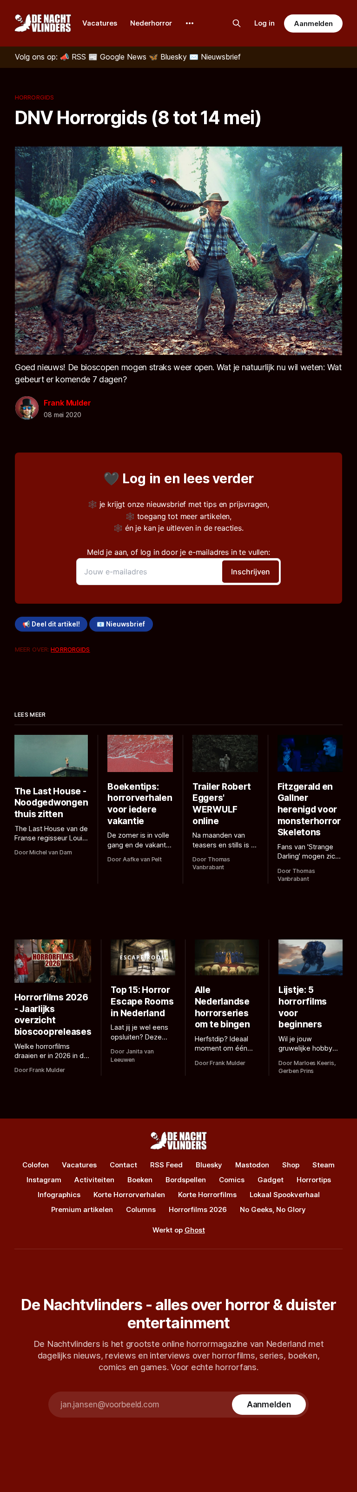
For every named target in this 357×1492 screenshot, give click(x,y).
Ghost (195, 1230)
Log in (264, 23)
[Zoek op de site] (236, 23)
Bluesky (209, 1164)
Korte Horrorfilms (207, 1194)
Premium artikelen (82, 1209)
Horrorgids (34, 97)
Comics (232, 1179)
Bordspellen (185, 1179)
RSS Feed (166, 1164)
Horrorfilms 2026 (198, 1209)
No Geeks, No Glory (273, 1209)
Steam (323, 1164)
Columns (141, 1209)
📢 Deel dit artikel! (51, 624)
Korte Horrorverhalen (129, 1194)
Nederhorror (151, 23)
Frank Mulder (67, 402)
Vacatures (99, 23)
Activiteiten (94, 1179)
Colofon (35, 1164)
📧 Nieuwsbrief (121, 624)
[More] (189, 23)
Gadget (271, 1179)
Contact (123, 1164)
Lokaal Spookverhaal (285, 1194)
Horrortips (314, 1179)
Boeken (139, 1179)
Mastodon (252, 1164)
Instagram (43, 1179)
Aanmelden (313, 23)
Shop (290, 1164)
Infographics (59, 1194)
